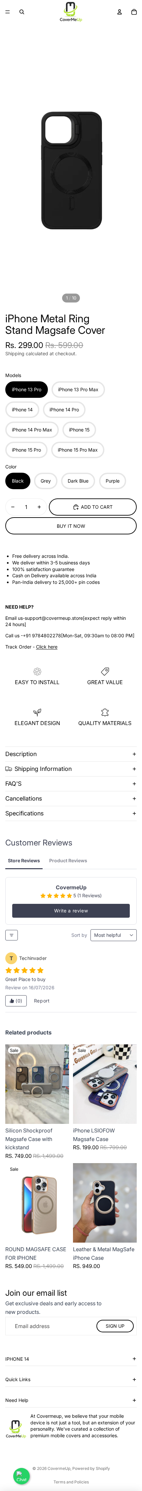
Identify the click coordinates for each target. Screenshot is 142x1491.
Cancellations (23, 798)
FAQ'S (13, 783)
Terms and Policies (71, 1481)
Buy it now (71, 526)
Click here (46, 647)
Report (42, 1000)
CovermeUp (59, 1468)
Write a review (71, 910)
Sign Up (115, 1326)
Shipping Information (43, 768)
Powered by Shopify (91, 1468)
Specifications (24, 813)
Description (21, 753)
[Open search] (22, 12)
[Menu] (7, 11)
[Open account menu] (119, 12)
